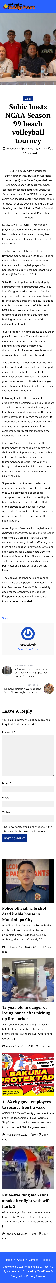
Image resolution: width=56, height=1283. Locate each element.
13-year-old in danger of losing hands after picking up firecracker (26, 1013)
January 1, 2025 (15, 1046)
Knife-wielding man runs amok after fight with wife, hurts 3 (27, 1200)
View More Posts (28, 649)
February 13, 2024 (16, 1234)
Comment (8, 732)
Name (6, 783)
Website (7, 812)
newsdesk (12, 148)
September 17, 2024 (18, 947)
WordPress (43, 1271)
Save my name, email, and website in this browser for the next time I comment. (28, 829)
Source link (8, 618)
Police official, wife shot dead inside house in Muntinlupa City (24, 914)
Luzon (28, 99)
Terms (46, 1260)
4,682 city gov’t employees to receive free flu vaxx (26, 1104)
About (20, 1260)
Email (6, 797)
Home (8, 1260)
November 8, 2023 (16, 1134)
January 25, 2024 (35, 148)
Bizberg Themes (35, 1276)
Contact (33, 1260)
